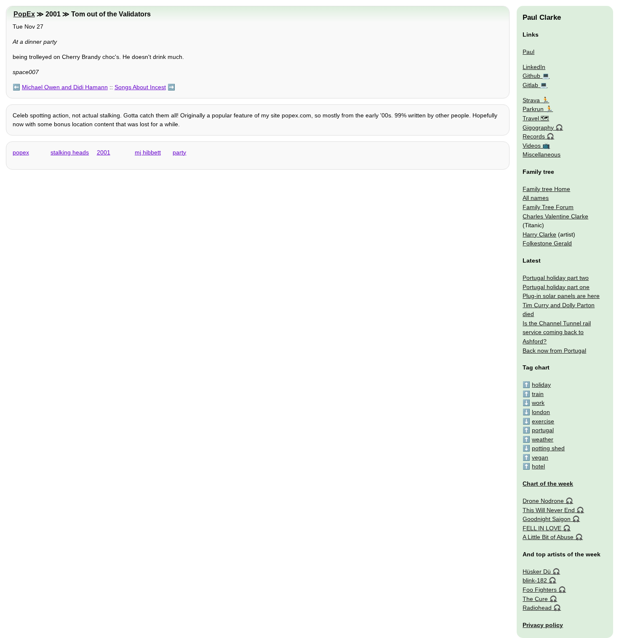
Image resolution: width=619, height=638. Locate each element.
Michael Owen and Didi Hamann (65, 87)
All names (536, 197)
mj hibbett (148, 152)
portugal (543, 430)
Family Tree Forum (548, 207)
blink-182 (535, 580)
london (541, 412)
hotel (538, 466)
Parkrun (533, 109)
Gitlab (530, 85)
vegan (540, 457)
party (179, 152)
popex (21, 152)
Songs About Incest (140, 87)
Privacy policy (543, 625)
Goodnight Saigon (547, 519)
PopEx (24, 14)
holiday (541, 384)
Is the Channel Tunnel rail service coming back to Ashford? (557, 332)
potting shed (548, 448)
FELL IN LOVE (542, 528)
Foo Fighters (540, 589)
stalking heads (70, 152)
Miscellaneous (541, 154)
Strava (531, 100)
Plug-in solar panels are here (561, 295)
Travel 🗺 (536, 118)
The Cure (535, 598)
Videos (532, 145)
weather (542, 439)
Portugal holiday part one (556, 287)
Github (531, 75)
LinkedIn (534, 67)
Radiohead (537, 607)
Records (534, 136)
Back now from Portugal (554, 350)
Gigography (538, 127)
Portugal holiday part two (556, 277)
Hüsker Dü (537, 571)
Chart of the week (548, 483)
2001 (103, 152)
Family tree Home (546, 189)
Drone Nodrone (543, 500)
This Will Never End (549, 510)
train (538, 394)
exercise (543, 421)
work (538, 402)
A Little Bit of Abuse (548, 537)
